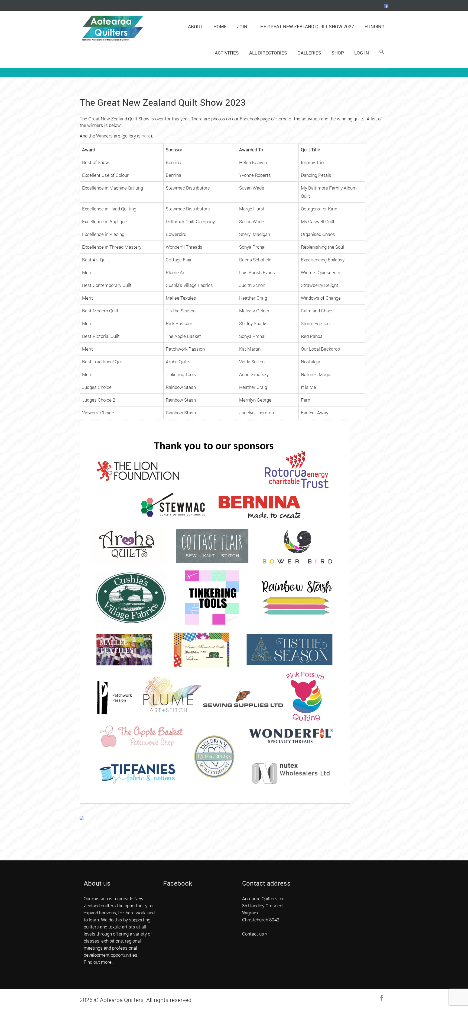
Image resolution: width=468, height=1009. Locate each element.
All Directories (268, 53)
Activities (227, 53)
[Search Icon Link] (381, 52)
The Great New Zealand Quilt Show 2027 (306, 26)
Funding (375, 26)
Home (220, 26)
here (146, 136)
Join (242, 26)
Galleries (309, 53)
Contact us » (254, 934)
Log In (361, 53)
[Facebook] (386, 6)
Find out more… (99, 962)
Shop (338, 53)
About (195, 26)
